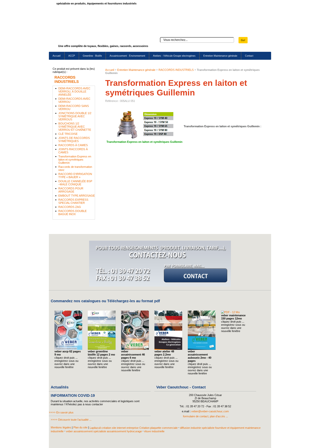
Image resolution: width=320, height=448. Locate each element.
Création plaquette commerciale (158, 427)
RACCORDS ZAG (69, 206)
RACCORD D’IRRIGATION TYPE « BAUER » (75, 175)
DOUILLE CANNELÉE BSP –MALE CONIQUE (75, 183)
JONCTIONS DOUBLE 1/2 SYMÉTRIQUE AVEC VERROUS (74, 116)
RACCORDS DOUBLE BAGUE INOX (72, 212)
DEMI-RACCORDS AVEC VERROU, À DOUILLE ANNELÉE (74, 91)
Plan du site (80, 427)
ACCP (71, 55)
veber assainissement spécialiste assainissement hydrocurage (104, 431)
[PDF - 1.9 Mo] (102, 348)
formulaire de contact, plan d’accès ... (205, 416)
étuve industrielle (154, 431)
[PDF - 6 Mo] (135, 348)
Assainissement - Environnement (127, 55)
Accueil (57, 55)
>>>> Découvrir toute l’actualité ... (71, 419)
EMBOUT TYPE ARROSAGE (76, 195)
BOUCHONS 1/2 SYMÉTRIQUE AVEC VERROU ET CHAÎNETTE (74, 126)
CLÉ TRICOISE (68, 133)
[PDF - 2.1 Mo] (168, 348)
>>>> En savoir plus (61, 412)
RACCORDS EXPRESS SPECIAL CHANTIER (73, 201)
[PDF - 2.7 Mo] (202, 348)
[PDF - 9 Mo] (68, 348)
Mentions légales (61, 427)
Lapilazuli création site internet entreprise (114, 427)
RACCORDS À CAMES (73, 145)
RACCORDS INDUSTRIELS (66, 79)
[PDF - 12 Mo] (230, 312)
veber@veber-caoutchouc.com (210, 411)
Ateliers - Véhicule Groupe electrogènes (174, 55)
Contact (249, 55)
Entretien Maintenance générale (220, 55)
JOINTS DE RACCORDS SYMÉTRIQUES (74, 139)
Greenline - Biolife (92, 55)
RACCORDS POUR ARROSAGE (70, 190)
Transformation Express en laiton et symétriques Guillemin (74, 159)
